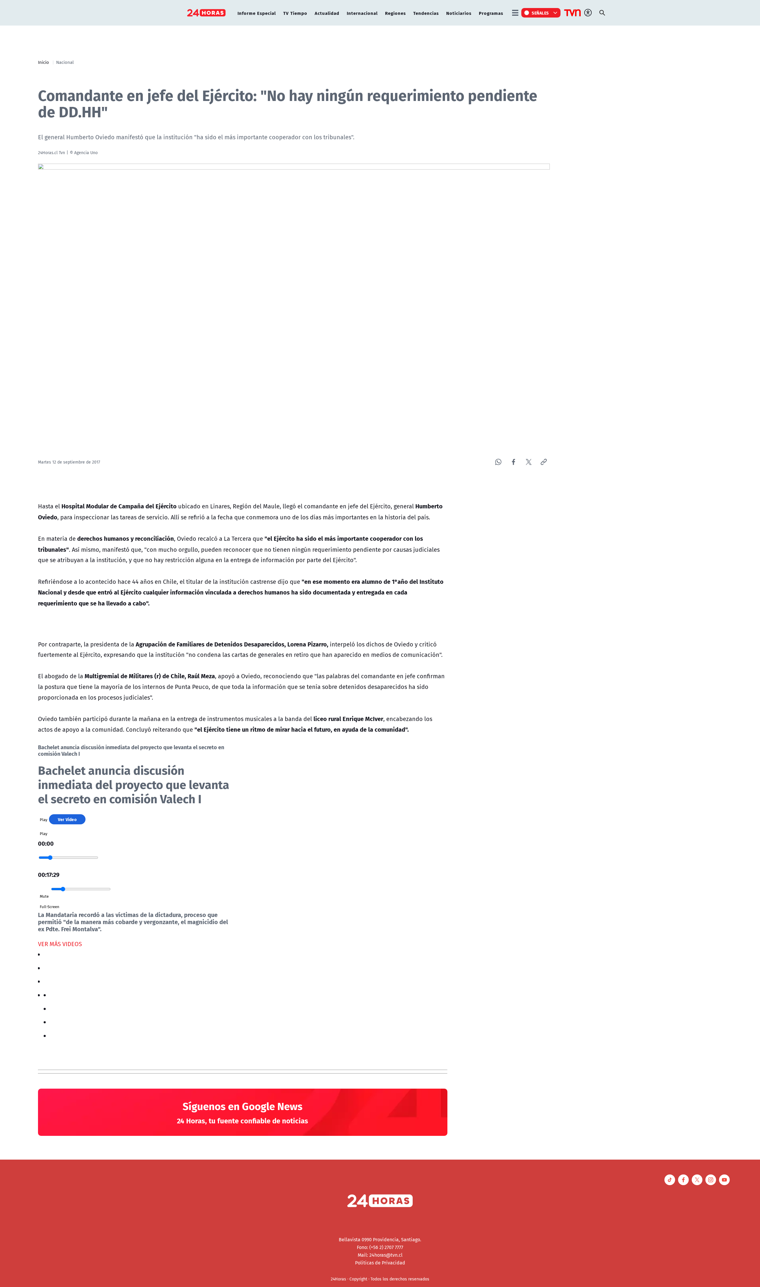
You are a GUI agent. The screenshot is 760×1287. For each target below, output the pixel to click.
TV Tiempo (295, 13)
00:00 (46, 843)
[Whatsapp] (498, 462)
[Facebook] (513, 462)
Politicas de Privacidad (380, 1262)
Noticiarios (458, 13)
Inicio (43, 62)
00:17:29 (48, 874)
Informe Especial (257, 13)
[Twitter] (528, 462)
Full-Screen (49, 907)
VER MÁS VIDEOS (60, 944)
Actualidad (327, 13)
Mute (44, 896)
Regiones (395, 13)
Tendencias (426, 13)
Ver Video (67, 819)
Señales (540, 13)
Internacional (362, 13)
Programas (491, 13)
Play (43, 820)
